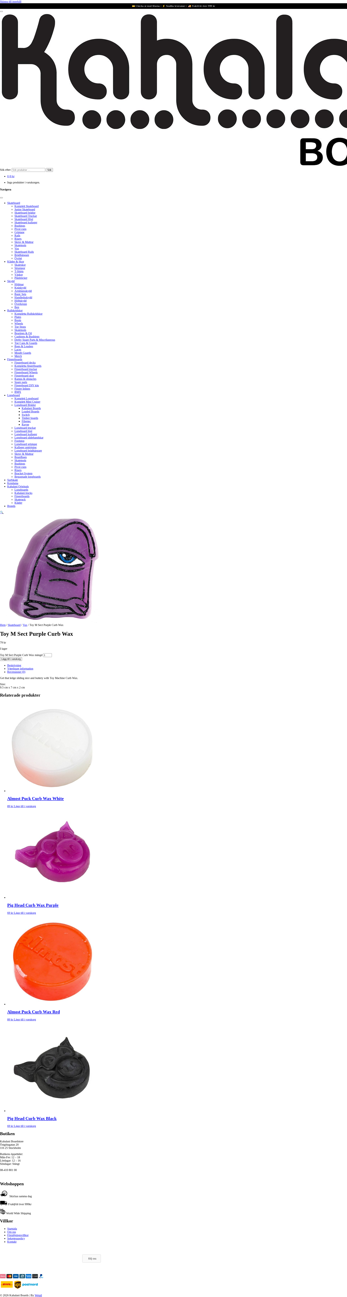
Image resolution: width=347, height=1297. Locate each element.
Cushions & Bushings (26, 336)
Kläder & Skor (15, 261)
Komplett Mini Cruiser (27, 401)
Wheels (18, 323)
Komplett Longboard (26, 398)
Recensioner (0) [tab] (16, 671)
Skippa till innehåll (10, 1)
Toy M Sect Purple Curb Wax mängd (21, 655)
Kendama (12, 483)
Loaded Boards (30, 411)
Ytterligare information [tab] (20, 668)
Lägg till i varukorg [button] (25, 806)
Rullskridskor (15, 310)
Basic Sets (20, 294)
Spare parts (20, 382)
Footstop (19, 440)
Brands (11, 506)
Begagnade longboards (27, 476)
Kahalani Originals (18, 486)
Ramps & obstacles (25, 378)
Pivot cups (20, 229)
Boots (17, 320)
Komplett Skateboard (26, 206)
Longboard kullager (25, 434)
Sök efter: (5, 169)
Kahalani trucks (23, 493)
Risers (18, 238)
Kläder (18, 502)
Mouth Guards (22, 352)
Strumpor (19, 268)
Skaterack (20, 499)
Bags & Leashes (23, 346)
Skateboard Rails (24, 251)
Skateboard (13, 202)
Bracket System (23, 473)
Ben (16, 307)
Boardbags (20, 457)
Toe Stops (20, 326)
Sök (49, 170)
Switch (26, 414)
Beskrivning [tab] (14, 665)
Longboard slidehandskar (28, 437)
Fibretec (26, 421)
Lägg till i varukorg (11, 659)
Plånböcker (20, 277)
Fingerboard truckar (25, 369)
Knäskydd (20, 287)
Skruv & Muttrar (23, 242)
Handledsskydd (23, 297)
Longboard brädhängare (28, 450)
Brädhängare (21, 255)
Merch (18, 356)
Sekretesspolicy (16, 1238)
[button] (2, 512)
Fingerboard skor (24, 375)
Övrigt (18, 258)
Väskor (18, 274)
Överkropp (20, 303)
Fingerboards (14, 359)
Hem (3, 625)
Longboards (21, 489)
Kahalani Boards (31, 408)
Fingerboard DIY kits (26, 385)
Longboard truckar (25, 427)
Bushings (19, 225)
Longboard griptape (25, 444)
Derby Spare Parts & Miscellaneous (34, 339)
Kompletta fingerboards (27, 365)
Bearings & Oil (23, 333)
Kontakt (11, 1241)
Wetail (38, 1295)
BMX (17, 391)
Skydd (11, 281)
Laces (17, 349)
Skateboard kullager (25, 222)
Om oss (11, 1231)
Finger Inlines (22, 388)
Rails (17, 235)
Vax (16, 248)
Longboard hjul (23, 431)
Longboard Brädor (25, 405)
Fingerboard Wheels (26, 372)
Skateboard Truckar (25, 215)
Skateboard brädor (24, 212)
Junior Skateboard (24, 209)
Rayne (25, 424)
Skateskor (20, 264)
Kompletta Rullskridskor (28, 313)
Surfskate (12, 479)
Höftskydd (20, 300)
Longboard (13, 395)
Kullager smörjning (25, 447)
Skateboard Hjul (23, 219)
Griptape (19, 232)
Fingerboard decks (25, 362)
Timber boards (30, 418)
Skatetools (20, 245)
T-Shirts (18, 271)
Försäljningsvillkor (18, 1235)
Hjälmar (19, 284)
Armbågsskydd (23, 290)
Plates (17, 317)
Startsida (12, 1228)
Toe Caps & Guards (25, 343)
